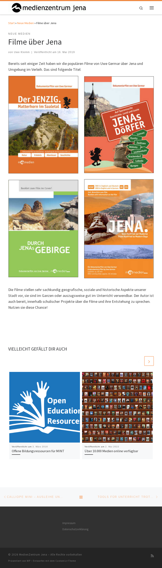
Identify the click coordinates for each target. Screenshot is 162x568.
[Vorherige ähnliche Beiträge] (139, 361)
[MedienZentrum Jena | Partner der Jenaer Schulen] (47, 7)
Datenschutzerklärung (75, 529)
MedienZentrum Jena (33, 554)
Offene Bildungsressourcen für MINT (38, 451)
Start (11, 23)
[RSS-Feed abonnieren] (152, 555)
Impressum (69, 523)
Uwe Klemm (22, 52)
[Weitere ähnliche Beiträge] (149, 361)
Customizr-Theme (65, 560)
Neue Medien (25, 23)
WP (28, 560)
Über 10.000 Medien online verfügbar (111, 451)
